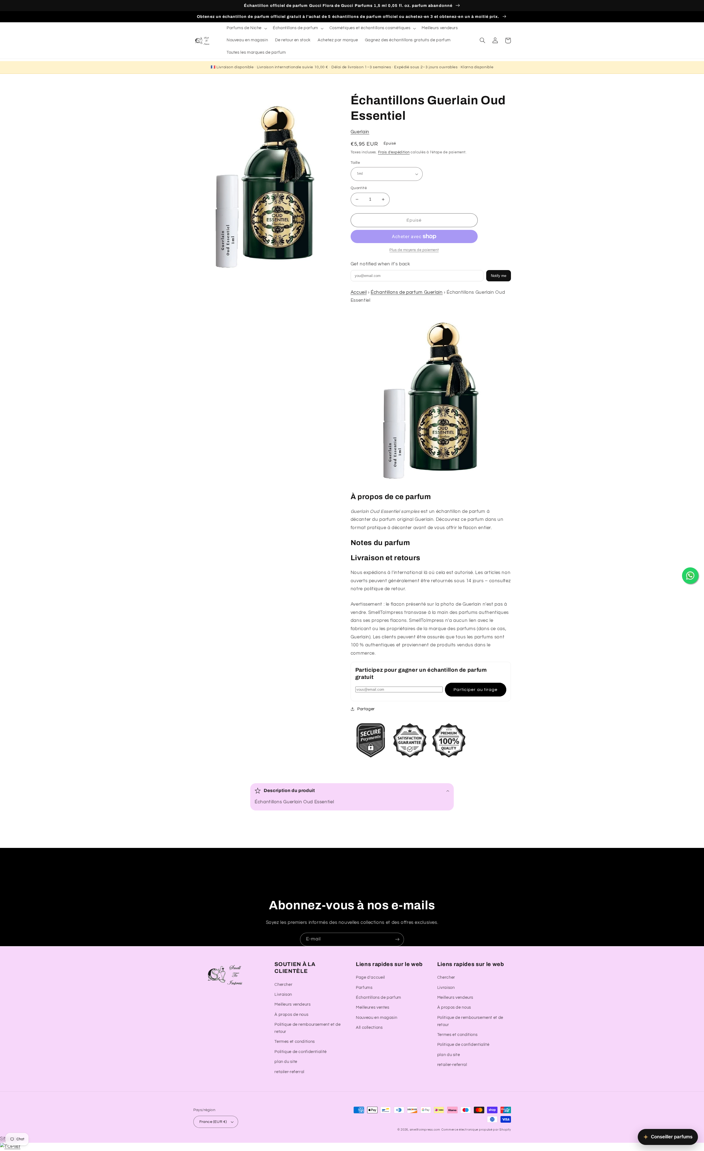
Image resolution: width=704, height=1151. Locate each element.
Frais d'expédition (394, 152)
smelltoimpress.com (425, 1129)
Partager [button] (366, 709)
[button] (246, 28)
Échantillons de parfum (378, 997)
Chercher (283, 985)
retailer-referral (289, 1072)
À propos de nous (291, 1015)
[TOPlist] (10, 1146)
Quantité (359, 188)
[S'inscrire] (397, 939)
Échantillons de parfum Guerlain (407, 292)
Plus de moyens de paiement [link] (414, 250)
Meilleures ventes (372, 1007)
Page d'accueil (370, 977)
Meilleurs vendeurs (292, 1004)
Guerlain (360, 131)
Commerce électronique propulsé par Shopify (476, 1129)
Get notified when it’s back (380, 264)
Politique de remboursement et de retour (307, 1028)
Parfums (364, 988)
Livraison (283, 994)
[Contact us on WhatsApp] (690, 575)
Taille (355, 163)
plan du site (285, 1062)
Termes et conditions (294, 1042)
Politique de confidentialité (300, 1052)
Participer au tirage (475, 689)
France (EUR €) (213, 1122)
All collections (369, 1027)
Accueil (359, 292)
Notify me (498, 276)
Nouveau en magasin (376, 1018)
